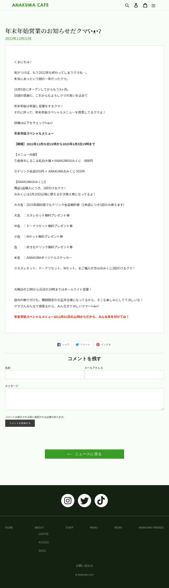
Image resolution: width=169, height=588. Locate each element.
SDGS (42, 550)
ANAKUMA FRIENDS (151, 527)
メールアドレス (93, 367)
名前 (7, 367)
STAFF (69, 527)
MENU (94, 527)
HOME (9, 527)
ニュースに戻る (88, 454)
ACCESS (44, 542)
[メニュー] (153, 5)
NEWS (118, 527)
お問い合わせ (84, 566)
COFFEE (44, 534)
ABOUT (39, 527)
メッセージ (11, 386)
